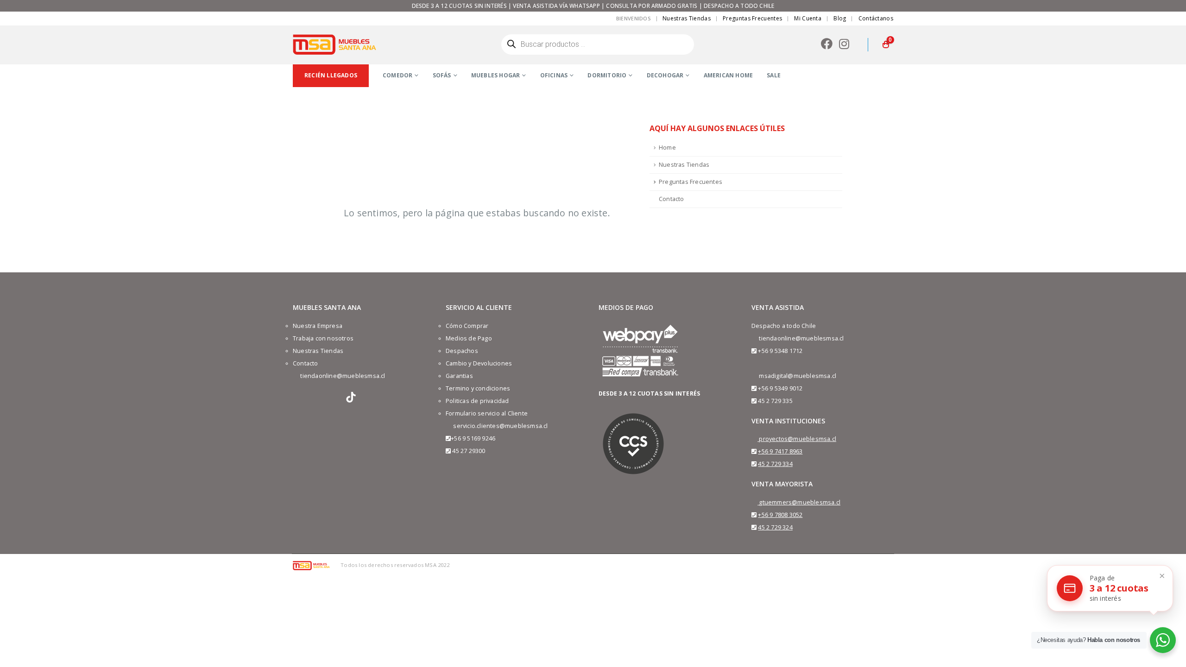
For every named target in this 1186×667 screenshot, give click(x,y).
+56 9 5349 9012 (780, 388)
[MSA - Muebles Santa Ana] (334, 44)
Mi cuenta (807, 18)
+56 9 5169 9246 (473, 438)
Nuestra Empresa (317, 326)
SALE (774, 75)
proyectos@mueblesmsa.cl (797, 439)
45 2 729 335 (775, 401)
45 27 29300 (468, 451)
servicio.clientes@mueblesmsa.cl (500, 426)
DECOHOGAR (665, 75)
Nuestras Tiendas (686, 18)
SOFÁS (442, 75)
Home (667, 147)
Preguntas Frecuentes (752, 18)
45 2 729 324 (775, 527)
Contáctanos (875, 18)
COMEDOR (397, 75)
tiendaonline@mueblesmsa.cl (342, 376)
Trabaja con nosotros (323, 338)
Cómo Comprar (467, 326)
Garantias (459, 376)
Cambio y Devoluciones (479, 363)
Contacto (671, 199)
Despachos (462, 351)
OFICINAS (554, 75)
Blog (839, 18)
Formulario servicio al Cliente (487, 413)
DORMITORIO (606, 75)
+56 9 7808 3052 (780, 515)
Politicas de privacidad (477, 401)
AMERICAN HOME (728, 75)
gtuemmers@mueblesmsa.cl (799, 502)
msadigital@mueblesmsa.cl (797, 376)
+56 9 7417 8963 (780, 451)
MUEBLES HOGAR (495, 75)
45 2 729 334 (775, 464)
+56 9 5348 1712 (780, 351)
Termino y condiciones (478, 388)
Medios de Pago (469, 338)
